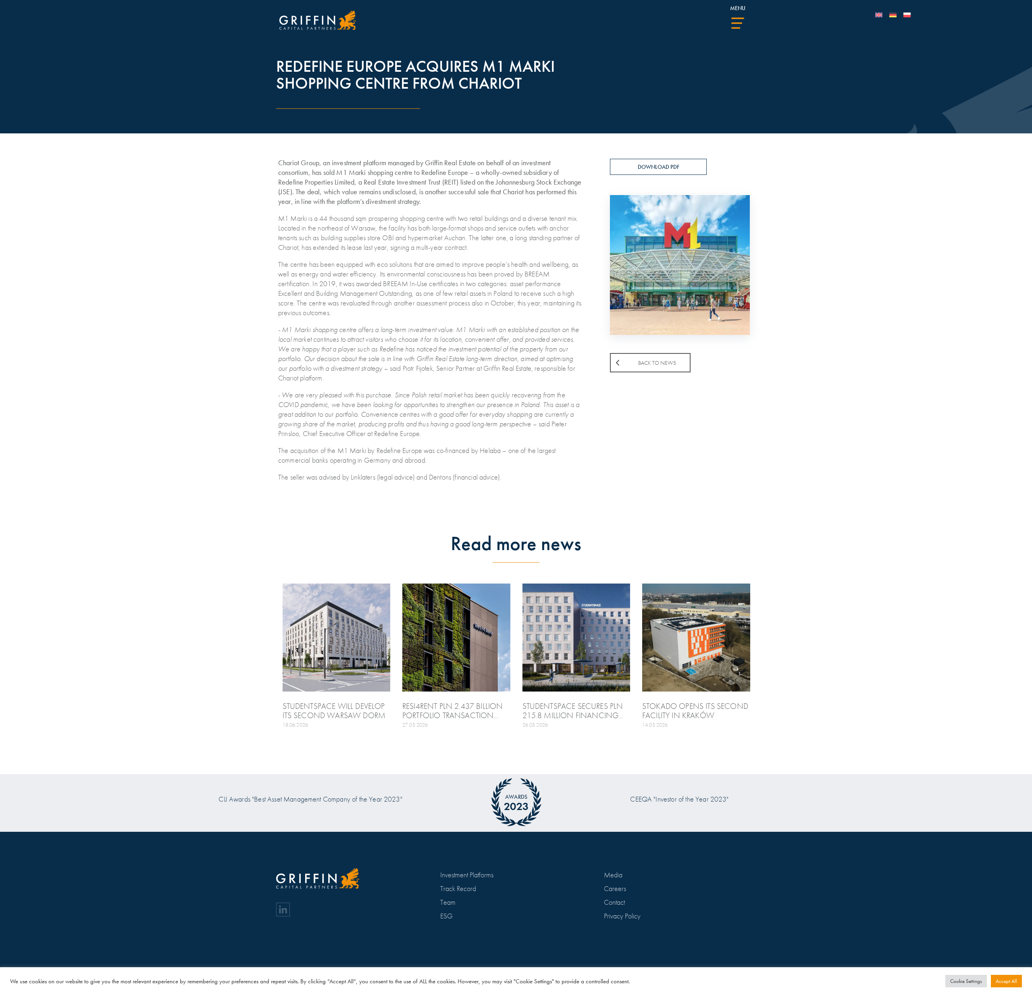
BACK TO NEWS (657, 362)
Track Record (458, 888)
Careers (615, 888)
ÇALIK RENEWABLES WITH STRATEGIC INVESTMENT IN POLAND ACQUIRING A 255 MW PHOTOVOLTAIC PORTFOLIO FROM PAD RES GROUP (91, 711)
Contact (614, 902)
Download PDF (658, 166)
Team (448, 902)
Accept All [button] (1006, 981)
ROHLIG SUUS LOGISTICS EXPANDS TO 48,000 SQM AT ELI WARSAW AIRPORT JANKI (932, 711)
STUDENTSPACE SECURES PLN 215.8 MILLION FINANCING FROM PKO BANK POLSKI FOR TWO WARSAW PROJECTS (573, 711)
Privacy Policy (622, 915)
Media (613, 874)
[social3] (283, 909)
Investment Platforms (466, 874)
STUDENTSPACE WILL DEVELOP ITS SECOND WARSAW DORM (334, 711)
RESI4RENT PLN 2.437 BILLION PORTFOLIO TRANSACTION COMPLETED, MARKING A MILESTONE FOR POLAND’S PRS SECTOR (455, 711)
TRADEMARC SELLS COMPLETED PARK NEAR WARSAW (215, 711)
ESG (446, 915)
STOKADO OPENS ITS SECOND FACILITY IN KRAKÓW (695, 711)
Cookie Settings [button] (966, 981)
